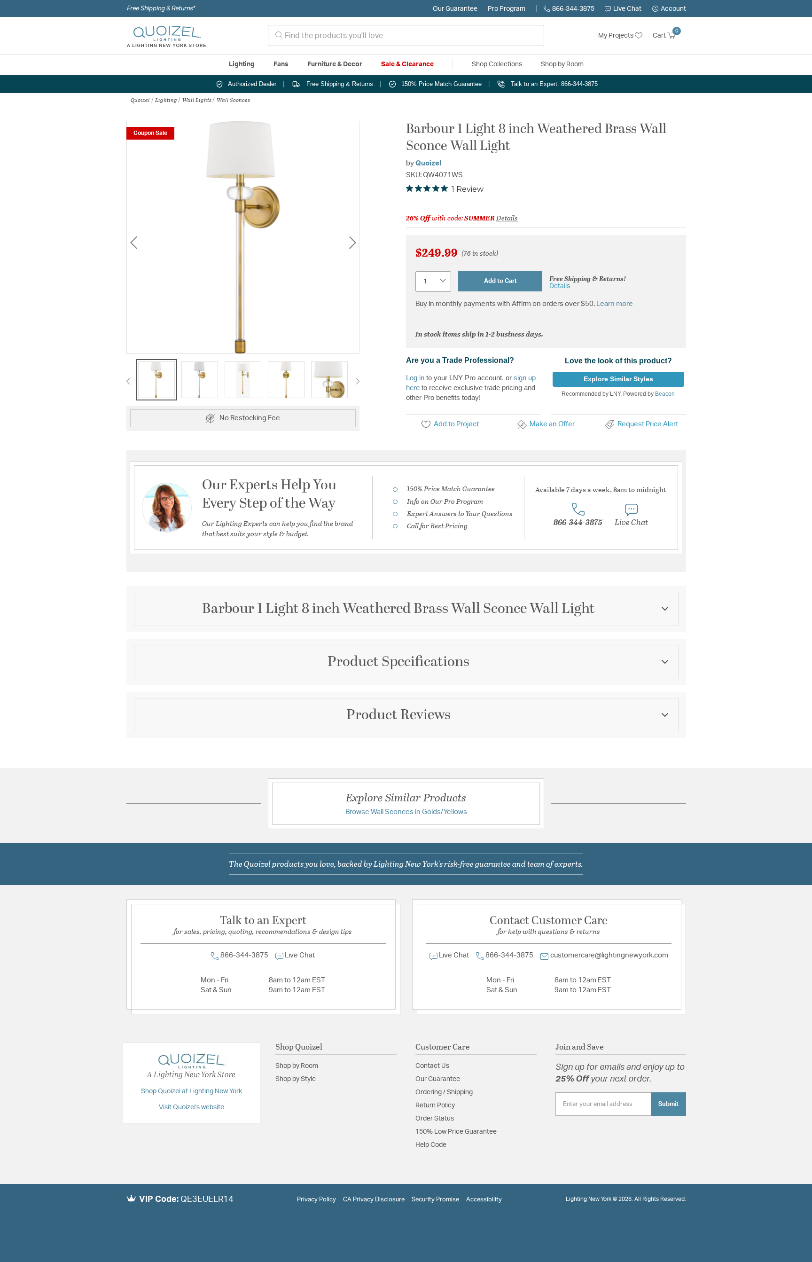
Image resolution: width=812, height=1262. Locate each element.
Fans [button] (281, 64)
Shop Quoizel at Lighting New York (191, 1091)
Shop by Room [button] (562, 64)
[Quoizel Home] (166, 35)
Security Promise (435, 1200)
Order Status (434, 1118)
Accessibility (484, 1200)
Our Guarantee (455, 9)
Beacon (665, 394)
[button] (669, 9)
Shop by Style (295, 1079)
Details (507, 217)
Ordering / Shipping (444, 1092)
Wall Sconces (233, 99)
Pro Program (506, 9)
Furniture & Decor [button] (334, 64)
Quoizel (140, 99)
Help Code (430, 1145)
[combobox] (406, 35)
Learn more (614, 303)
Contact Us (432, 1066)
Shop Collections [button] (497, 64)
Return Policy (435, 1105)
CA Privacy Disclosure (374, 1200)
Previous (133, 242)
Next (352, 242)
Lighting (166, 99)
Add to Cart (500, 281)
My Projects (616, 35)
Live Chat (627, 9)
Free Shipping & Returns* (161, 8)
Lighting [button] (242, 64)
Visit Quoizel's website (191, 1107)
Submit (668, 1104)
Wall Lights (196, 99)
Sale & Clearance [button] (407, 64)
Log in (415, 378)
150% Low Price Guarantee (456, 1132)
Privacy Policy (316, 1200)
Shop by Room (296, 1066)
